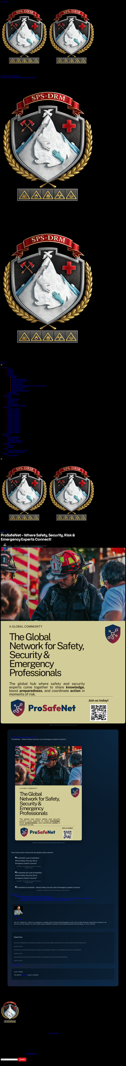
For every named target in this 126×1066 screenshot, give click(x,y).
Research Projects (13, 439)
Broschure (11, 402)
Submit (22, 1059)
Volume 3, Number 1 (14, 425)
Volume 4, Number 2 (14, 420)
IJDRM (6, 407)
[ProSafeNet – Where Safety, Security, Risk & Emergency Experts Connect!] (63, 635)
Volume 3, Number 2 (14, 424)
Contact (3, 362)
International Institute (14, 437)
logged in (24, 975)
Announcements (13, 455)
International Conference (15, 442)
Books (10, 397)
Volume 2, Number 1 (14, 429)
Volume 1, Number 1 (14, 432)
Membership (11, 392)
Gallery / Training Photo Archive (17, 450)
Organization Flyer (17, 389)
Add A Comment (16, 964)
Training (10, 445)
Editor (10, 546)
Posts (5, 453)
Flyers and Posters (13, 404)
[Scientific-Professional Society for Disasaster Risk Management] (48, 529)
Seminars (10, 447)
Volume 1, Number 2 (14, 430)
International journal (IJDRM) (17, 405)
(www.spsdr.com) (53, 1033)
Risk (41, 739)
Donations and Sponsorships (16, 452)
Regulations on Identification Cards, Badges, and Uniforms (29, 385)
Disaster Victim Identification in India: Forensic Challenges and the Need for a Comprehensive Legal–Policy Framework (47, 950)
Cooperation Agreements (19, 387)
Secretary (11, 374)
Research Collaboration (15, 440)
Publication (7, 395)
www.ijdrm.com (31, 1053)
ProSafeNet (7, 434)
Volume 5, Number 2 (14, 417)
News (2, 532)
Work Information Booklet (19, 381)
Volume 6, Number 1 (14, 415)
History (10, 369)
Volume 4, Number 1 (14, 422)
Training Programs (17, 384)
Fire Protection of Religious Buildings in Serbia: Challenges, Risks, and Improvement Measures (40, 957)
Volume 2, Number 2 (14, 427)
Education (7, 444)
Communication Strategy (19, 379)
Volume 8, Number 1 (14, 409)
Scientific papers (13, 400)
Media (6, 448)
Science (6, 435)
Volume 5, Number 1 (14, 419)
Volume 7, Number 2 (14, 410)
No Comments (37, 546)
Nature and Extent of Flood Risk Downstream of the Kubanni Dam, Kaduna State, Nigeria (45, 900)
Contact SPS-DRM (13, 394)
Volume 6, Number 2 (14, 414)
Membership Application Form (21, 390)
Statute (14, 377)
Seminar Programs (17, 382)
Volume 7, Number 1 (14, 412)
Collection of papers (14, 399)
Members (11, 372)
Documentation (12, 376)
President (10, 371)
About (6, 367)
